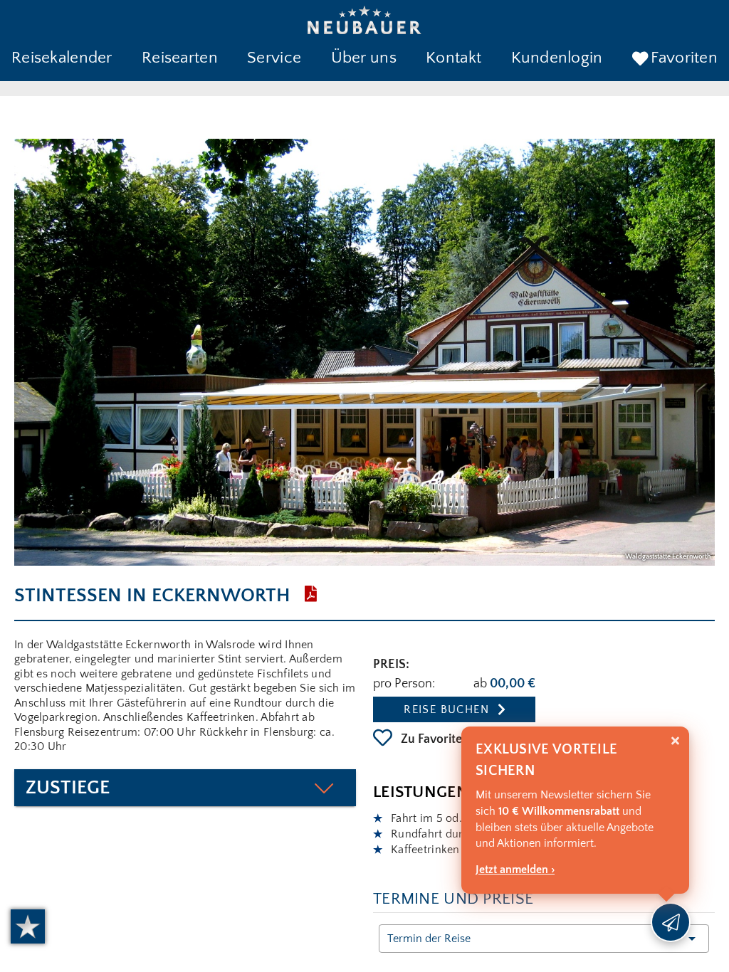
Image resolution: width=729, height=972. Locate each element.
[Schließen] (675, 741)
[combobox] (544, 938)
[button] (62, 59)
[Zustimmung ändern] (28, 926)
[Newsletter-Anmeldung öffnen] (670, 922)
